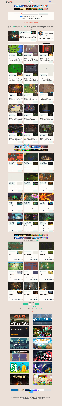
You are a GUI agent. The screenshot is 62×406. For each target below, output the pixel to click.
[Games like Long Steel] (43, 62)
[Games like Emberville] (12, 191)
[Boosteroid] (34, 390)
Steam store (20, 170)
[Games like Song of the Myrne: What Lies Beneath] (28, 171)
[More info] (22, 40)
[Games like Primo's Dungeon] (28, 279)
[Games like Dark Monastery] (43, 82)
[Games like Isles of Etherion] (12, 231)
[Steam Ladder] (47, 390)
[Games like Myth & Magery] (28, 102)
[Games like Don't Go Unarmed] (28, 82)
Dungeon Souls (37, 27)
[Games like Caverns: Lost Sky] (43, 191)
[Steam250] (21, 390)
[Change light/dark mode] (29, 2)
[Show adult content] (31, 2)
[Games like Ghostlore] (12, 102)
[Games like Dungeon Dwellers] (12, 122)
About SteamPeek (31, 399)
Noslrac (48, 25)
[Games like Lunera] (43, 142)
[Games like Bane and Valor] (12, 62)
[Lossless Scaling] (31, 392)
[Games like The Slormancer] (28, 142)
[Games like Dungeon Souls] (43, 211)
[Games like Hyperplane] (43, 171)
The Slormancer (14, 25)
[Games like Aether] (43, 279)
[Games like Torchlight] (28, 211)
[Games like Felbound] (28, 122)
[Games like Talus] (43, 102)
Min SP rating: (23, 18)
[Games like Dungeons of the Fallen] (43, 299)
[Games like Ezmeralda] (12, 171)
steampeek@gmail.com (36, 240)
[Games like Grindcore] (12, 82)
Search (39, 18)
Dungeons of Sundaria (26, 25)
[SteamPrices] (40, 390)
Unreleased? (25, 16)
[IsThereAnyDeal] (14, 390)
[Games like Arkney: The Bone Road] (28, 259)
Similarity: (19, 16)
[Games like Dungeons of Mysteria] (12, 211)
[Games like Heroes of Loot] (43, 122)
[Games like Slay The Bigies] (12, 279)
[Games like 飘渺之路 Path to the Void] (28, 231)
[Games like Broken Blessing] (43, 259)
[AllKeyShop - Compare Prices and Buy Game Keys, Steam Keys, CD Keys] (28, 390)
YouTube (15, 170)
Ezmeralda (25, 26)
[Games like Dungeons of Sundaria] (43, 231)
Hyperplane (13, 26)
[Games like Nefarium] (28, 191)
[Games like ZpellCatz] (12, 259)
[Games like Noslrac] (12, 142)
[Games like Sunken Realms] (28, 299)
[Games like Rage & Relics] (12, 299)
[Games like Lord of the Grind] (28, 62)
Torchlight (26, 27)
